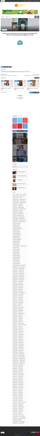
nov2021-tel (21, 381)
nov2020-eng (15, 379)
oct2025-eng (15, 400)
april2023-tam (21, 273)
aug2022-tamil (15, 284)
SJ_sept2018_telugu (16, 265)
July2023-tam (20, 212)
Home (3, 16)
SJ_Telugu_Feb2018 (16, 252)
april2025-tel (15, 279)
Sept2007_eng (23, 265)
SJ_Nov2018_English (16, 241)
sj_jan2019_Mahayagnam (17, 419)
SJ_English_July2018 (16, 231)
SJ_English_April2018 (16, 223)
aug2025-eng (15, 289)
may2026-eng (20, 376)
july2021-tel (21, 329)
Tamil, (18, 28)
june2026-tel (21, 352)
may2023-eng (15, 371)
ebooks (14, 197)
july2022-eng (15, 331)
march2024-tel (15, 360)
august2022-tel (22, 292)
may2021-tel (15, 368)
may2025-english (21, 374)
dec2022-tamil (20, 297)
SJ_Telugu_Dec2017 (16, 250)
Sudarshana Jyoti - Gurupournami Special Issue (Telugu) (19, 146)
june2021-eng (15, 342)
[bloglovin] (29, 1)
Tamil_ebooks (15, 199)
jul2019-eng (15, 326)
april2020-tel (15, 270)
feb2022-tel (15, 308)
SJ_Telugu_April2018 (16, 249)
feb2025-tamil (20, 310)
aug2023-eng (21, 284)
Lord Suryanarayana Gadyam (21, 183)
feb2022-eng (21, 307)
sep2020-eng (21, 403)
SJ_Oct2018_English (16, 244)
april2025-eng (15, 278)
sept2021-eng (20, 405)
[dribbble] (31, 1)
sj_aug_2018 (15, 418)
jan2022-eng (15, 316)
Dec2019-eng (15, 205)
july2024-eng (15, 334)
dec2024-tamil (20, 302)
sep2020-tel (15, 405)
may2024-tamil (21, 373)
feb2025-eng (15, 310)
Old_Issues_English (22, 199)
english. (19, 305)
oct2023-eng (20, 395)
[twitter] (24, 1)
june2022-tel (15, 345)
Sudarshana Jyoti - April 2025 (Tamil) (19, 89)
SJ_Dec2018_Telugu (21, 221)
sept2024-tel (15, 410)
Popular (15, 130)
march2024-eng (15, 358)
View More (37, 77)
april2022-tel (21, 271)
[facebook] (23, 1)
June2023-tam (21, 213)
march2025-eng (21, 360)
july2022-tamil (21, 331)
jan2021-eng (15, 315)
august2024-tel (15, 294)
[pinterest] (28, 1)
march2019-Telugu (21, 355)
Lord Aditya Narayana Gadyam (21, 175)
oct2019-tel (15, 392)
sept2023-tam (15, 408)
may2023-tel (21, 371)
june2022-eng (15, 344)
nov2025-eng (15, 389)
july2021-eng (15, 329)
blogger (31, 92)
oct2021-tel (15, 395)
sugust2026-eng (15, 421)
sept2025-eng (21, 410)
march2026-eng (15, 363)
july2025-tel (15, 337)
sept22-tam (15, 413)
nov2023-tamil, (15, 28)
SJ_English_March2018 (17, 234)
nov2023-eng (15, 384)
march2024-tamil (22, 358)
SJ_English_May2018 (16, 236)
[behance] (35, 1)
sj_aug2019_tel (22, 416)
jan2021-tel (20, 315)
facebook (37, 92)
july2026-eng (20, 337)
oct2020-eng (20, 392)
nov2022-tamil (15, 382)
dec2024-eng (15, 302)
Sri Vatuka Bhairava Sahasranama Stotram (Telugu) (18, 135)
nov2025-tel (21, 389)
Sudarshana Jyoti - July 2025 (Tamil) (6, 89)
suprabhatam (22, 421)
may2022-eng (20, 368)
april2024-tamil (15, 276)
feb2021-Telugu (15, 307)
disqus (34, 92)
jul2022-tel (20, 326)
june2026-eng (15, 352)
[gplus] (26, 1)
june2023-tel (15, 347)
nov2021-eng (15, 381)
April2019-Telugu (16, 202)
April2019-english (23, 202)
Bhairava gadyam (19, 179)
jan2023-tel (15, 318)
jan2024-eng (20, 318)
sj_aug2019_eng (15, 416)
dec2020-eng (21, 294)
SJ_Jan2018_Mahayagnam (17, 239)
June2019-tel (15, 213)
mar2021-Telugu (15, 353)
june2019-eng (20, 339)
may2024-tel (15, 374)
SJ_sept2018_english (16, 263)
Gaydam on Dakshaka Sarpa (21, 171)
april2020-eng (21, 268)
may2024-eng (15, 373)
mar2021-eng (22, 353)
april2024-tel (22, 276)
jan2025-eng (15, 321)
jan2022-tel (20, 316)
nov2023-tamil (21, 384)
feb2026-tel (15, 313)
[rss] (33, 1)
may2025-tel (15, 376)
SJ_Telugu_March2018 (16, 257)
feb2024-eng (20, 308)
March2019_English (20, 215)
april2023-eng (15, 273)
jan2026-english (21, 323)
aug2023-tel (20, 286)
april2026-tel (15, 281)
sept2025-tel (15, 411)
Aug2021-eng (20, 204)
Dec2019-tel (20, 205)
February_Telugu (16, 210)
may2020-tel (15, 366)
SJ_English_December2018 (17, 228)
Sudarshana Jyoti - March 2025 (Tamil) (32, 89)
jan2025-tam (20, 321)
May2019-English (16, 220)
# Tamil (10, 66)
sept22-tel (20, 413)
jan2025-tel (15, 323)
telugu (14, 194)
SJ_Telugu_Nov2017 (16, 260)
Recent (20, 130)
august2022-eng (15, 292)
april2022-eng (15, 271)
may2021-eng (20, 366)
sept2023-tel (21, 408)
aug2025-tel (20, 289)
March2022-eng (15, 218)
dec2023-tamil (15, 300)
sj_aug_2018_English (22, 418)
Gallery (21, 210)
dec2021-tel (15, 297)
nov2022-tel (21, 382)
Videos (18, 197)
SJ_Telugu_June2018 (16, 255)
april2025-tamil (21, 278)
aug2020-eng (21, 281)
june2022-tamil (21, 344)
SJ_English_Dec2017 (16, 226)
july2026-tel (15, 339)
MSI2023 (14, 215)
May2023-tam (15, 221)
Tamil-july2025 (15, 268)
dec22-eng (14, 305)
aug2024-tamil (20, 287)
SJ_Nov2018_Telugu (16, 242)
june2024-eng (21, 347)
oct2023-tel (20, 397)
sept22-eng (20, 411)
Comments (25, 130)
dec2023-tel (21, 300)
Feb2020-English (21, 207)
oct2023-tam (15, 397)
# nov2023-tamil (6, 66)
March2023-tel (21, 218)
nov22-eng (15, 390)
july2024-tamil (21, 334)
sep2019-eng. (15, 403)
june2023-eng (21, 345)
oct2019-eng (20, 390)
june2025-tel (21, 350)
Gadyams (24, 194)
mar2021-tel (15, 355)
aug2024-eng (15, 287)
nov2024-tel (21, 387)
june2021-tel (21, 342)
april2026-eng (21, 279)
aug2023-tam (15, 286)
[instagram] (36, 1)
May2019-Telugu (22, 220)
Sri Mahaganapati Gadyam (21, 187)
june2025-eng (15, 350)
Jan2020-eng (15, 212)
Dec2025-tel (15, 207)
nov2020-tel (21, 379)
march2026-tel (22, 363)
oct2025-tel (20, 400)
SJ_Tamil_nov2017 (16, 247)
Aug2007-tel (15, 204)
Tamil (21, 194)
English (17, 194)
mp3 (20, 197)
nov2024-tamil (15, 387)
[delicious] (38, 1)
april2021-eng (21, 270)
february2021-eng (21, 313)
